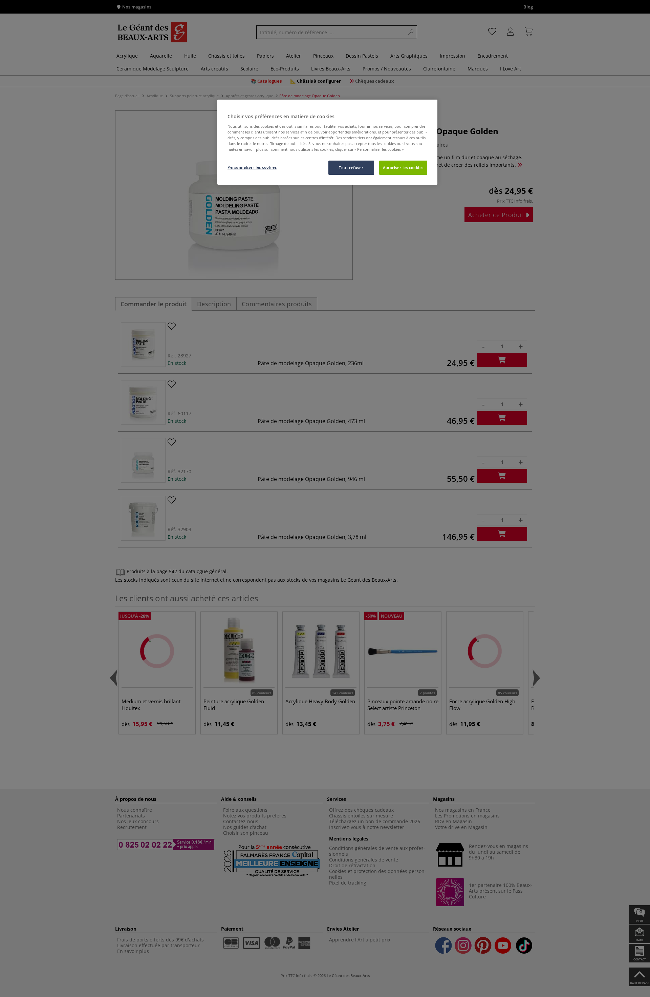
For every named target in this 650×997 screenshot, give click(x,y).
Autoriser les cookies (403, 167)
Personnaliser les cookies (252, 167)
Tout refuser (351, 167)
